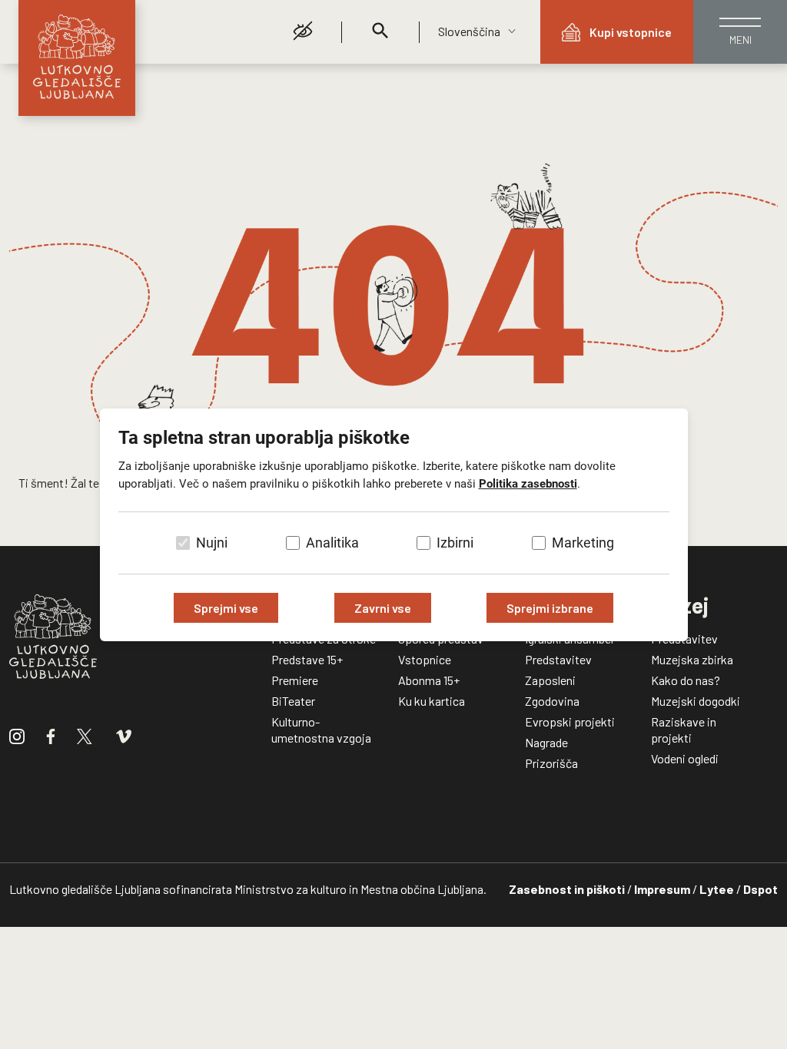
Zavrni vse (382, 608)
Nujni (211, 542)
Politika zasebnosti (528, 484)
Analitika (332, 542)
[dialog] (393, 524)
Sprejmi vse (226, 608)
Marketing (583, 542)
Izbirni (455, 542)
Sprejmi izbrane (549, 608)
